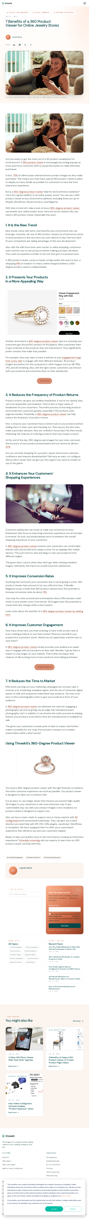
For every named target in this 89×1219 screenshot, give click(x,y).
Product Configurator (32, 947)
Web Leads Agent (9, 1165)
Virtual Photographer (18, 12)
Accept (54, 1209)
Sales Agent (6, 1161)
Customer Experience (65, 12)
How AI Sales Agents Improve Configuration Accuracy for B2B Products (64, 968)
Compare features (44, 667)
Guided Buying (30, 962)
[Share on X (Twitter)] (25, 45)
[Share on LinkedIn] (14, 45)
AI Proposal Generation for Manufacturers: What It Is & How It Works (64, 978)
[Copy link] (31, 45)
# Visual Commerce (33, 857)
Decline (73, 1209)
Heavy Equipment (53, 1172)
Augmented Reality (30, 954)
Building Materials (52, 1161)
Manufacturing (51, 1176)
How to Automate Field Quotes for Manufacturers (62, 987)
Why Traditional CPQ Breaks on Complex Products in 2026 (64, 958)
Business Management (16, 958)
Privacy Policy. (66, 1196)
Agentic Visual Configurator (12, 1168)
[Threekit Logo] (7, 3)
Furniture (49, 1168)
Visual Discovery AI (32, 958)
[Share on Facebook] (19, 45)
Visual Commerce (42, 12)
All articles (77, 1021)
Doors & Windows (53, 1165)
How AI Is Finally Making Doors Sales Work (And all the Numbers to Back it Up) (64, 948)
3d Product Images (15, 954)
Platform (5, 1157)
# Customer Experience (52, 857)
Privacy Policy (67, 916)
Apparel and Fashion (16, 962)
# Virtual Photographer (15, 857)
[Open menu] (85, 3)
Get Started (44, 381)
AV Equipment (51, 1157)
